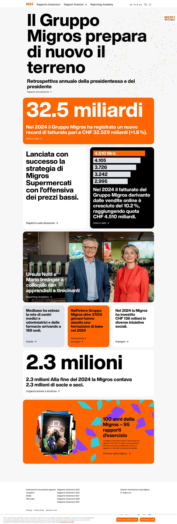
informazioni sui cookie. (67, 522)
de (131, 4)
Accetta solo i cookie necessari (127, 520)
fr (134, 4)
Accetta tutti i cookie (147, 520)
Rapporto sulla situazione (38, 91)
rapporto (106, 448)
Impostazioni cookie (51, 510)
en (140, 4)
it (137, 4)
